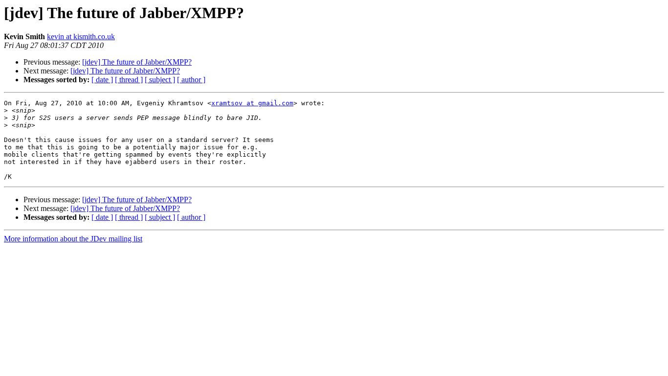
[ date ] (102, 79)
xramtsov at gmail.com (252, 103)
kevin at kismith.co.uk (81, 36)
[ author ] (191, 79)
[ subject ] (160, 79)
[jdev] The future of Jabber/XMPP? (137, 62)
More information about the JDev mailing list (73, 239)
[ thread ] (129, 79)
